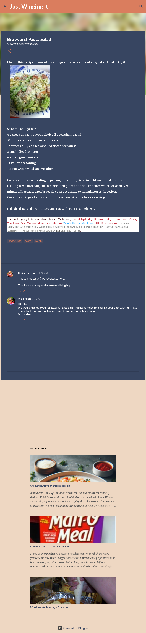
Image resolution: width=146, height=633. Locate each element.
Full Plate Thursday (92, 226)
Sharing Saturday (46, 230)
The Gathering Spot (26, 226)
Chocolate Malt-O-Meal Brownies (50, 546)
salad (38, 241)
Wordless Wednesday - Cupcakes (49, 607)
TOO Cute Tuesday (105, 222)
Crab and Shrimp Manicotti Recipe (50, 485)
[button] (9, 51)
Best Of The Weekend (116, 227)
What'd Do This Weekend (78, 222)
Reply (21, 290)
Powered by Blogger (75, 628)
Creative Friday (102, 219)
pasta (28, 241)
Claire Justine (27, 273)
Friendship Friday (82, 219)
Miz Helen (24, 298)
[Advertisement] (73, 411)
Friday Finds (120, 219)
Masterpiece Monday (49, 222)
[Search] (53, 6)
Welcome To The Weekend (22, 230)
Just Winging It (29, 6)
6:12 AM (36, 298)
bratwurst (15, 241)
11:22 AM (42, 273)
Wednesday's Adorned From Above (59, 226)
